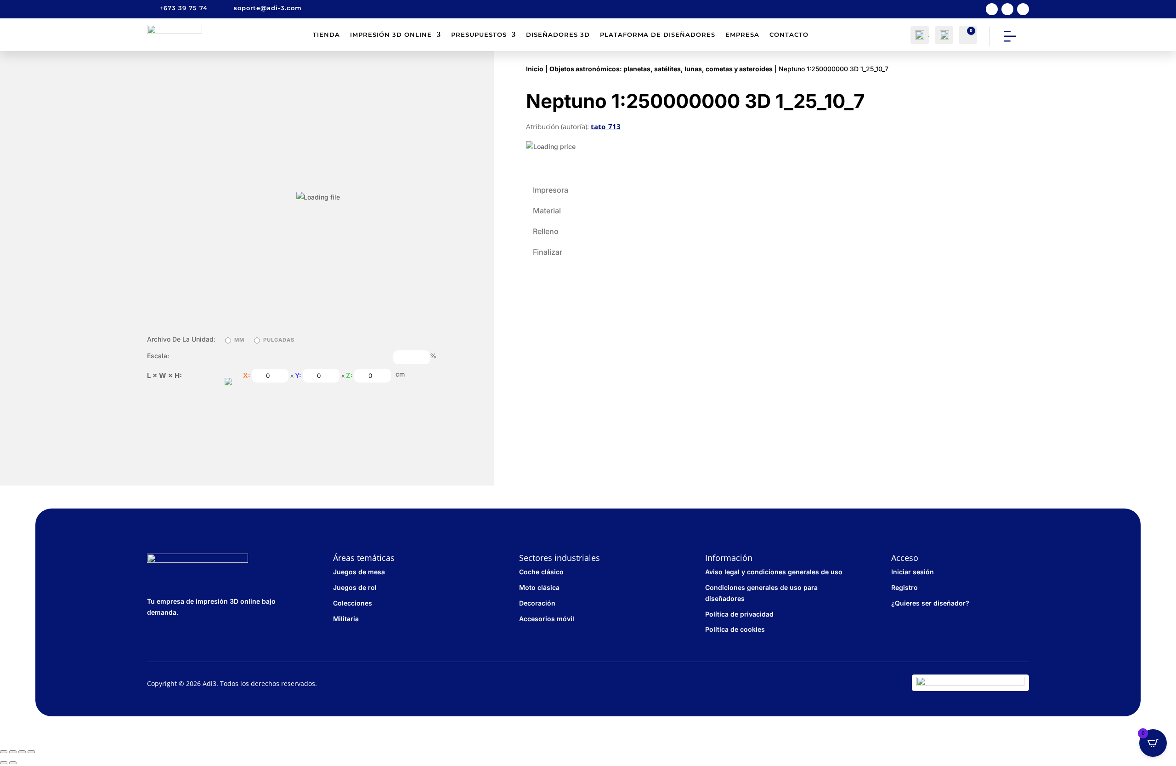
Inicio (534, 69)
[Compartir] (13, 751)
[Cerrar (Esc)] (3, 751)
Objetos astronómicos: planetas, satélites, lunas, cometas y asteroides (661, 69)
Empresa (742, 34)
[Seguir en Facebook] (992, 9)
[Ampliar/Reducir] (31, 751)
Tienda (326, 34)
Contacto (788, 34)
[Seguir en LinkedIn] (1023, 9)
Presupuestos (479, 34)
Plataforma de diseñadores (657, 34)
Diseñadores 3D (558, 34)
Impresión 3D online (391, 34)
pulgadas (278, 340)
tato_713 (606, 126)
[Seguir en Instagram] (1007, 9)
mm (239, 340)
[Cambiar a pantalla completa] (22, 751)
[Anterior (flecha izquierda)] (3, 762)
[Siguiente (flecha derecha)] (13, 762)
